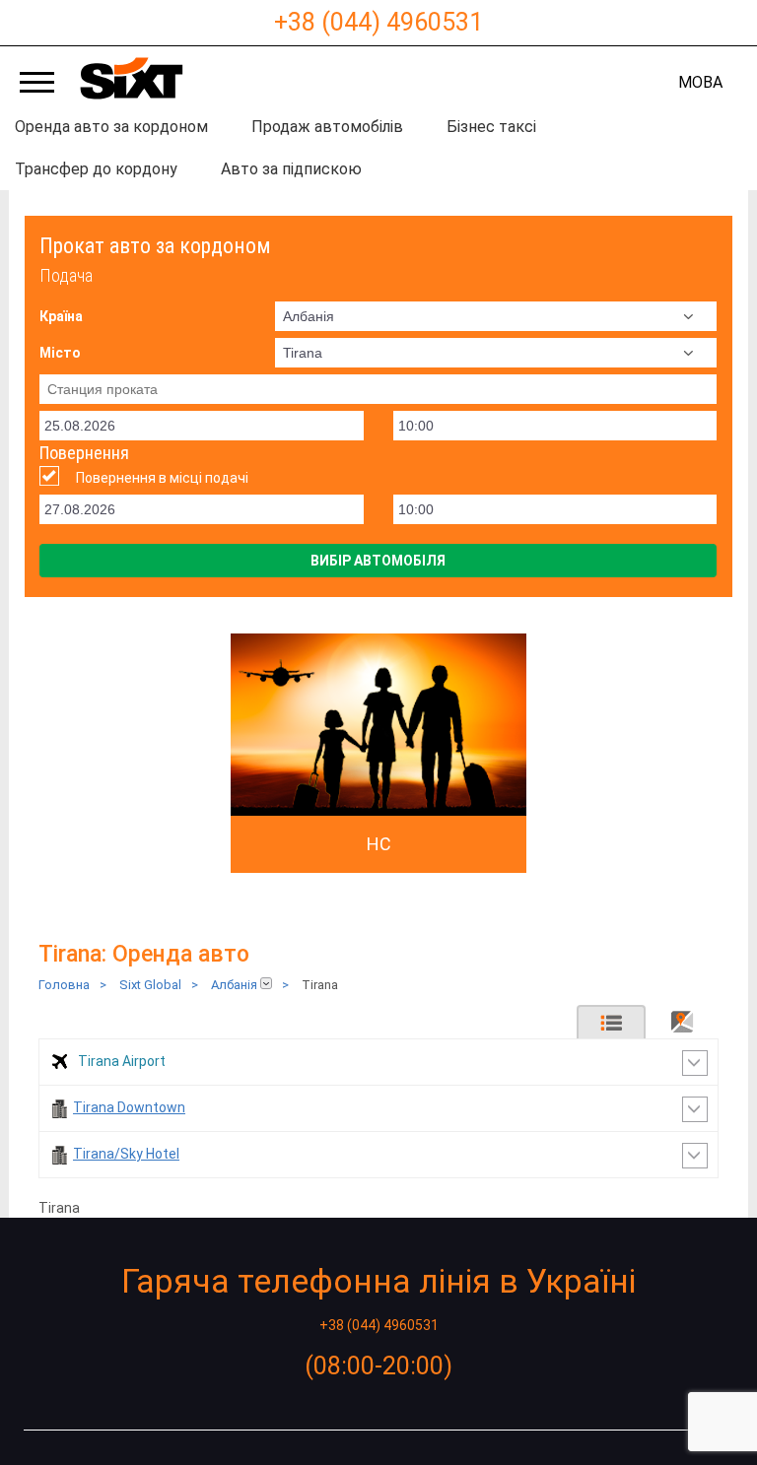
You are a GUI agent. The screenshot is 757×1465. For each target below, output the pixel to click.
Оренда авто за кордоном (111, 126)
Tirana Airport (122, 1061)
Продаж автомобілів (327, 126)
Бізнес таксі (491, 126)
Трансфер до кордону (96, 169)
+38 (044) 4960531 (378, 22)
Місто (60, 353)
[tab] (611, 1022)
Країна (61, 316)
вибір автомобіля (378, 560)
